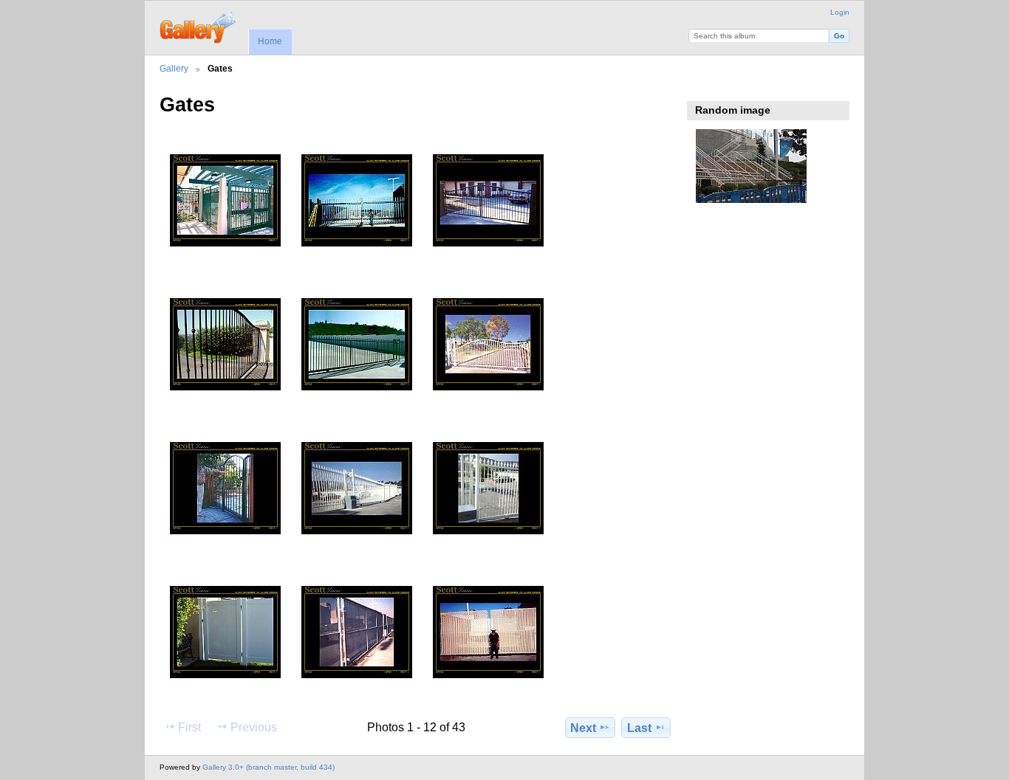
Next (583, 728)
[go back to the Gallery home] (199, 26)
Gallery (174, 68)
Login (839, 12)
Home (270, 41)
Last (639, 728)
